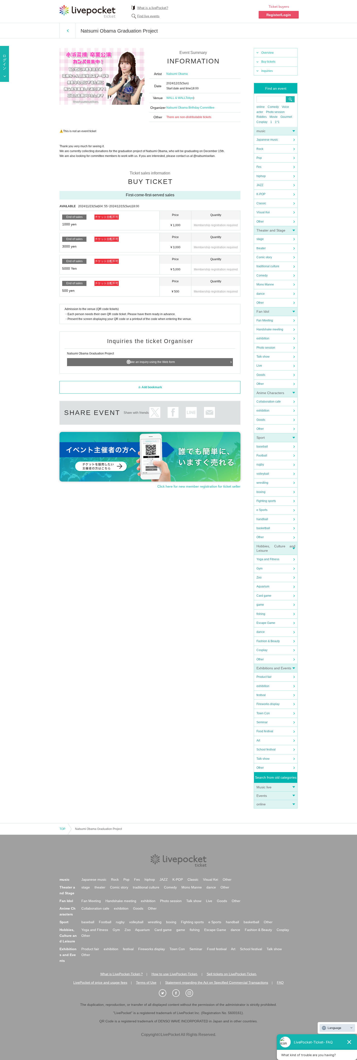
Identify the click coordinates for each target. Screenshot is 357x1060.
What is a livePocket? (152, 8)
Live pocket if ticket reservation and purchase (87, 11)
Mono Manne (265, 284)
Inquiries (267, 71)
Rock (259, 149)
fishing (260, 614)
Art (258, 740)
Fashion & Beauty (268, 641)
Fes (258, 167)
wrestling (262, 482)
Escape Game (265, 623)
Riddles (261, 117)
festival (261, 695)
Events (261, 796)
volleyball (262, 473)
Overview (267, 52)
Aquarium (262, 586)
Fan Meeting (264, 320)
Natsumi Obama (177, 74)
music (260, 131)
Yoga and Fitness (267, 559)
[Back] (68, 30)
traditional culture (267, 266)
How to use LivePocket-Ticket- (175, 974)
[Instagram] (192, 993)
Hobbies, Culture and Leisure (68, 935)
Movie (274, 117)
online (260, 107)
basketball (263, 528)
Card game (263, 595)
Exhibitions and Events (273, 668)
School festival (266, 749)
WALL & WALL (176, 98)
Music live (264, 787)
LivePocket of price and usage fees (100, 982)
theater (261, 248)
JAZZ (259, 185)
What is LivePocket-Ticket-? (121, 974)
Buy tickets (268, 61)
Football (261, 455)
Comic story (264, 257)
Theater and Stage (270, 230)
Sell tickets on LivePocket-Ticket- (232, 974)
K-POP (260, 194)
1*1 (277, 122)
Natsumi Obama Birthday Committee (190, 107)
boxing (260, 492)
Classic (261, 203)
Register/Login (278, 15)
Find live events (148, 16)
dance (260, 293)
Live (259, 365)
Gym (259, 568)
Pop (259, 158)
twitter (154, 412)
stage (260, 239)
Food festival (264, 731)
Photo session (275, 112)
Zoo (259, 577)
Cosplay (261, 122)
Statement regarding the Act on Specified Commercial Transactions (216, 982)
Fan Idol (262, 311)
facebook (173, 412)
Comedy (273, 107)
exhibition (262, 338)
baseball (262, 446)
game (260, 604)
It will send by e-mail (209, 412)
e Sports (261, 510)
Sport (260, 438)
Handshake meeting (269, 329)
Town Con (263, 713)
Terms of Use (146, 982)
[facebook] (178, 993)
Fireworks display (268, 704)
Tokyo (189, 98)
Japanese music (267, 139)
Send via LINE (191, 412)
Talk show (263, 356)
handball (262, 519)
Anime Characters (270, 393)
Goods (260, 375)
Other (260, 221)
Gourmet (286, 117)
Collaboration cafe (268, 401)
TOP (62, 829)
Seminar (262, 722)
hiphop (261, 176)
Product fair (264, 677)
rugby (260, 464)
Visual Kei (263, 212)
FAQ (280, 982)
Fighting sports (266, 501)
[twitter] (165, 993)
